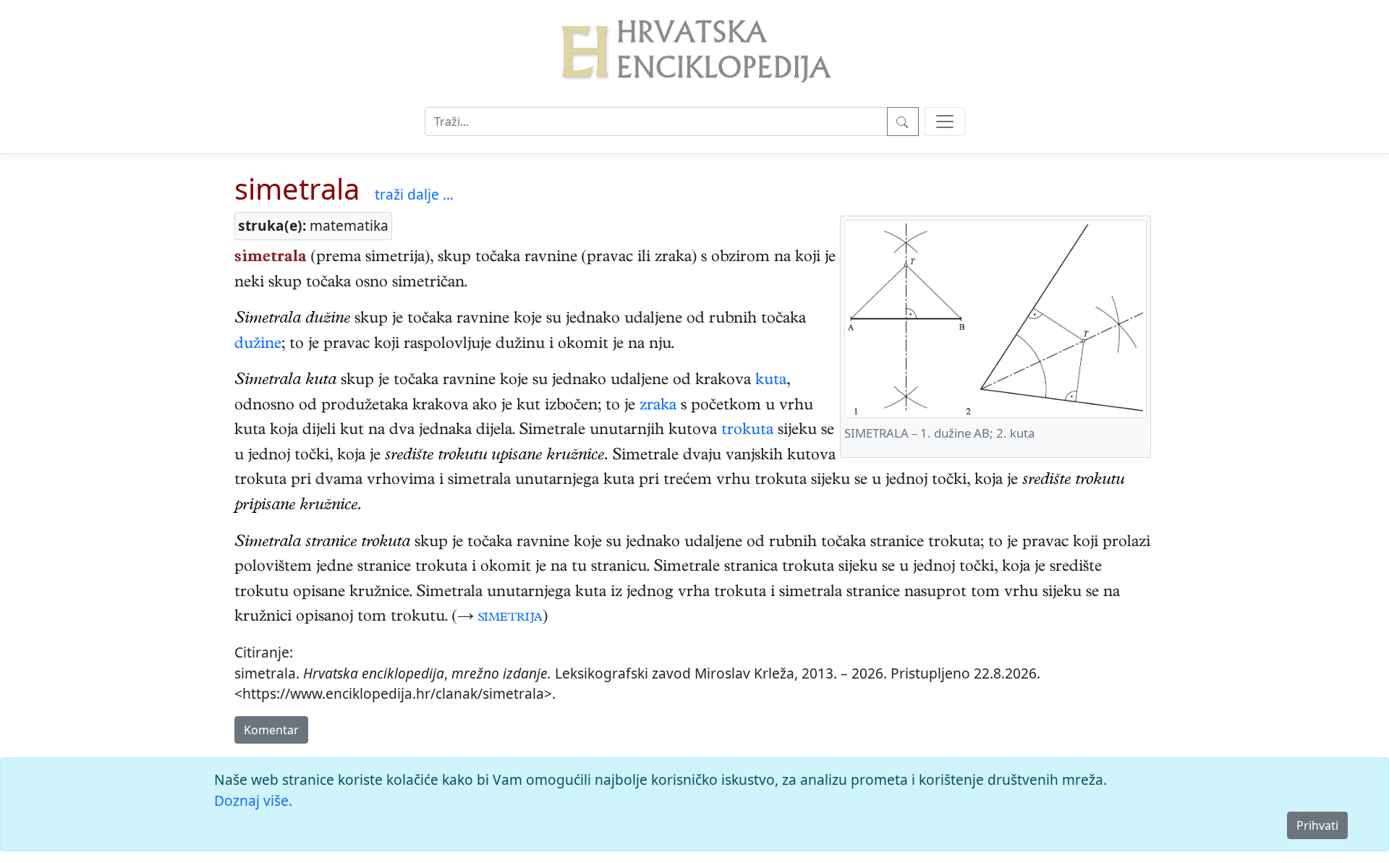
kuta (770, 381)
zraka (658, 406)
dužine (257, 345)
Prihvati (1317, 825)
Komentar (271, 730)
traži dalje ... (414, 194)
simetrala (297, 188)
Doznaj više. (253, 800)
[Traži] (903, 121)
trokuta (747, 431)
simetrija (510, 617)
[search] (945, 121)
